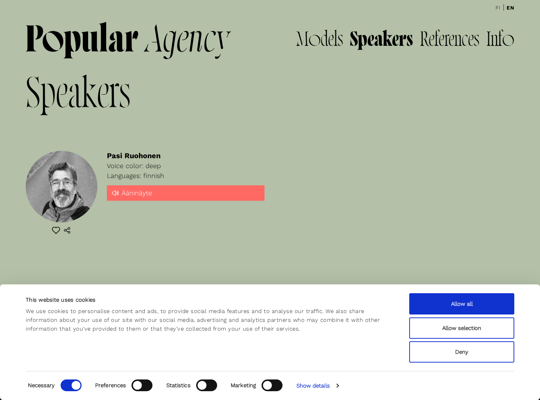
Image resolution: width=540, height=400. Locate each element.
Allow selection (461, 328)
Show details (313, 385)
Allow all (462, 304)
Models (319, 40)
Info (500, 40)
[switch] (142, 385)
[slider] (185, 199)
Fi (498, 8)
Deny (461, 352)
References (449, 40)
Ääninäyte (137, 193)
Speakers (381, 40)
